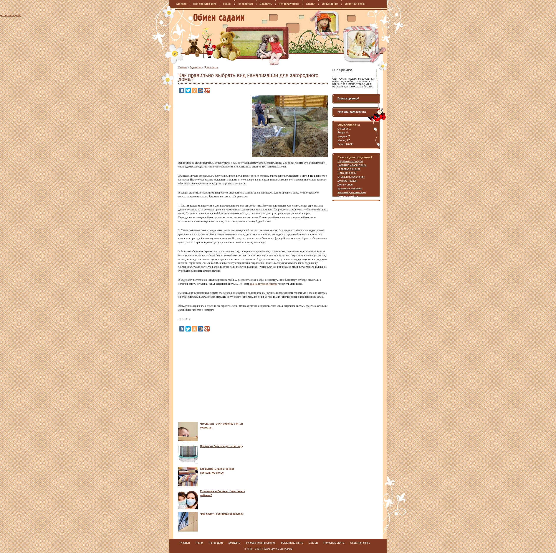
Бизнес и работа (348, 196)
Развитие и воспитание (352, 165)
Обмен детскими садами (277, 549)
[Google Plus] (207, 90)
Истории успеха (289, 3)
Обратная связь (355, 3)
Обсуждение (330, 3)
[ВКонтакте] (181, 90)
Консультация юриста (352, 111)
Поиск (227, 3)
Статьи (310, 3)
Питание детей (347, 172)
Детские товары (347, 180)
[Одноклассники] (194, 90)
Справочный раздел (350, 161)
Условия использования (261, 542)
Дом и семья (211, 67)
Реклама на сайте (292, 542)
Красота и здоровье (350, 188)
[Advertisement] (214, 125)
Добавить (266, 3)
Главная (181, 3)
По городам (245, 3)
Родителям (196, 67)
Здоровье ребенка (349, 169)
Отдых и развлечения (351, 176)
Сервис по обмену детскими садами (218, 18)
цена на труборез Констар (263, 283)
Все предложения (205, 3)
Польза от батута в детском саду (221, 446)
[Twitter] (188, 90)
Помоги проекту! (348, 98)
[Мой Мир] (200, 90)
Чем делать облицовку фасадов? (221, 513)
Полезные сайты (333, 542)
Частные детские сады (352, 192)
